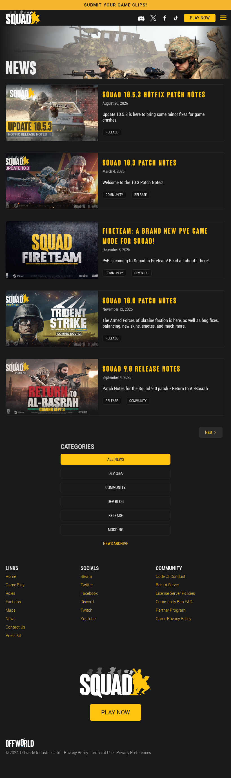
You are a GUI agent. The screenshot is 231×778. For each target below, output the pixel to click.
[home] (23, 18)
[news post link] (52, 113)
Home (11, 576)
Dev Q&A (115, 473)
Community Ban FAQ (174, 602)
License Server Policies (175, 593)
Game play (15, 585)
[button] (223, 18)
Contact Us (15, 627)
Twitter (87, 585)
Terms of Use (102, 752)
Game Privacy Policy (173, 618)
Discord (87, 602)
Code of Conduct (170, 576)
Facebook (89, 593)
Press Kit (13, 635)
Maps (10, 610)
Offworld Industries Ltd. (40, 752)
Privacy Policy (76, 752)
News (10, 618)
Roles (10, 593)
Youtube (88, 618)
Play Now (200, 18)
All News (115, 459)
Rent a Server (167, 585)
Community (114, 195)
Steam (86, 576)
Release (112, 132)
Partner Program (170, 610)
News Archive (115, 543)
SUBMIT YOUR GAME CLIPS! (115, 5)
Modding (115, 529)
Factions (13, 602)
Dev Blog (141, 273)
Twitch (86, 610)
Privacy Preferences (133, 752)
